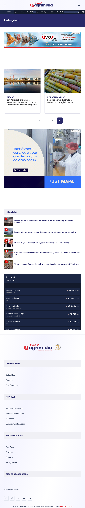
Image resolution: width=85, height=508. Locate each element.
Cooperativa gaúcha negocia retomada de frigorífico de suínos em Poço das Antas (47, 253)
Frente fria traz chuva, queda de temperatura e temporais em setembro (45, 232)
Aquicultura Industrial (15, 413)
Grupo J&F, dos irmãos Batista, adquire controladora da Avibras (41, 243)
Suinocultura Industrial (15, 424)
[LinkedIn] (30, 498)
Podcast (9, 457)
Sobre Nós (10, 375)
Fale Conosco (12, 385)
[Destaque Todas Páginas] (42, 40)
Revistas (9, 452)
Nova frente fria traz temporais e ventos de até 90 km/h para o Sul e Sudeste (43, 221)
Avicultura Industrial (14, 408)
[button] (79, 5)
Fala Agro (10, 447)
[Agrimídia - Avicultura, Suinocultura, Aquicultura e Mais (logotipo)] (41, 5)
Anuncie (9, 380)
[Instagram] (12, 498)
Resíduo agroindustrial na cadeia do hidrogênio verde (60, 101)
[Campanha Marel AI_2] (42, 158)
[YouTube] (24, 498)
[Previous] (25, 120)
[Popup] (5, 5)
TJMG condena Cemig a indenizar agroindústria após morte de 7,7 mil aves (46, 264)
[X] (18, 498)
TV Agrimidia (11, 462)
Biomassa (10, 419)
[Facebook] (6, 498)
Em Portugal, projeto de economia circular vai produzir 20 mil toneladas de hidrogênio (22, 102)
